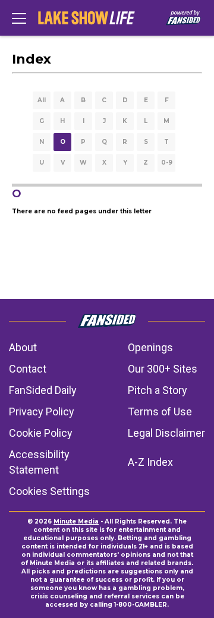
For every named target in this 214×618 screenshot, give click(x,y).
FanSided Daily (43, 390)
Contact (27, 368)
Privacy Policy (41, 411)
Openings (150, 347)
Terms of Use (160, 411)
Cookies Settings (49, 491)
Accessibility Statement (39, 462)
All (41, 100)
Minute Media (76, 521)
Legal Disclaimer (166, 433)
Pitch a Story (157, 390)
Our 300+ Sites (162, 368)
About (23, 347)
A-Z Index (150, 462)
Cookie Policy (41, 433)
